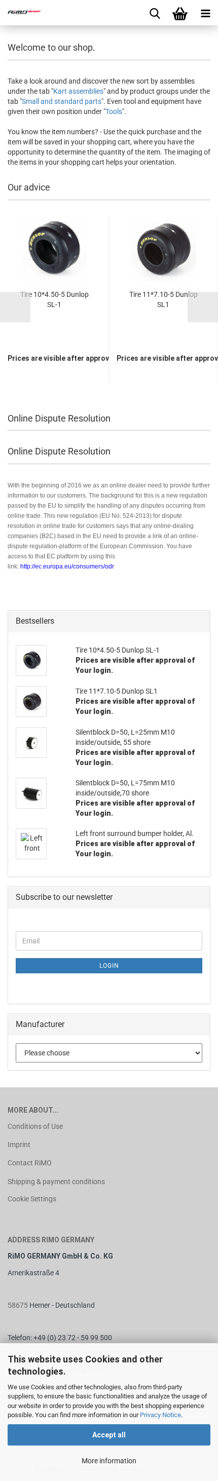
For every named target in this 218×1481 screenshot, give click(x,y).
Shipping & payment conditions (56, 1182)
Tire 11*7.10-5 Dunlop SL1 (163, 299)
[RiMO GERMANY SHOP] (20, 12)
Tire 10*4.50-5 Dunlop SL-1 (54, 299)
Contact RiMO (30, 1163)
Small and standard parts (61, 101)
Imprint (19, 1145)
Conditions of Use (35, 1126)
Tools (113, 111)
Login (109, 965)
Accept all (109, 1435)
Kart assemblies (78, 91)
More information (109, 1461)
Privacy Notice (160, 1415)
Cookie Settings (32, 1199)
